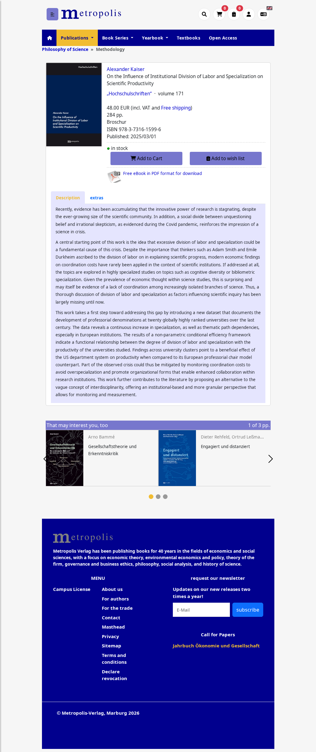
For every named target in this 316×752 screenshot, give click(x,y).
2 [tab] (158, 496)
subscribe (247, 609)
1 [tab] (151, 496)
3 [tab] (165, 496)
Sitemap (111, 645)
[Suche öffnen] (204, 14)
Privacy (110, 636)
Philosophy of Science (65, 49)
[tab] (68, 197)
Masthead (113, 627)
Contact (111, 617)
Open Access (223, 38)
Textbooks (188, 38)
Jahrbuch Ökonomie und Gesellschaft (216, 645)
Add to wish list (227, 158)
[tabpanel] (102, 458)
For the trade (117, 608)
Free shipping (176, 108)
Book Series (116, 38)
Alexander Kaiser (125, 69)
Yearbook (153, 38)
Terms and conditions (114, 658)
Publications (75, 38)
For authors (115, 599)
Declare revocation (114, 675)
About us (112, 589)
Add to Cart (149, 158)
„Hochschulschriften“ (129, 93)
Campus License (71, 589)
